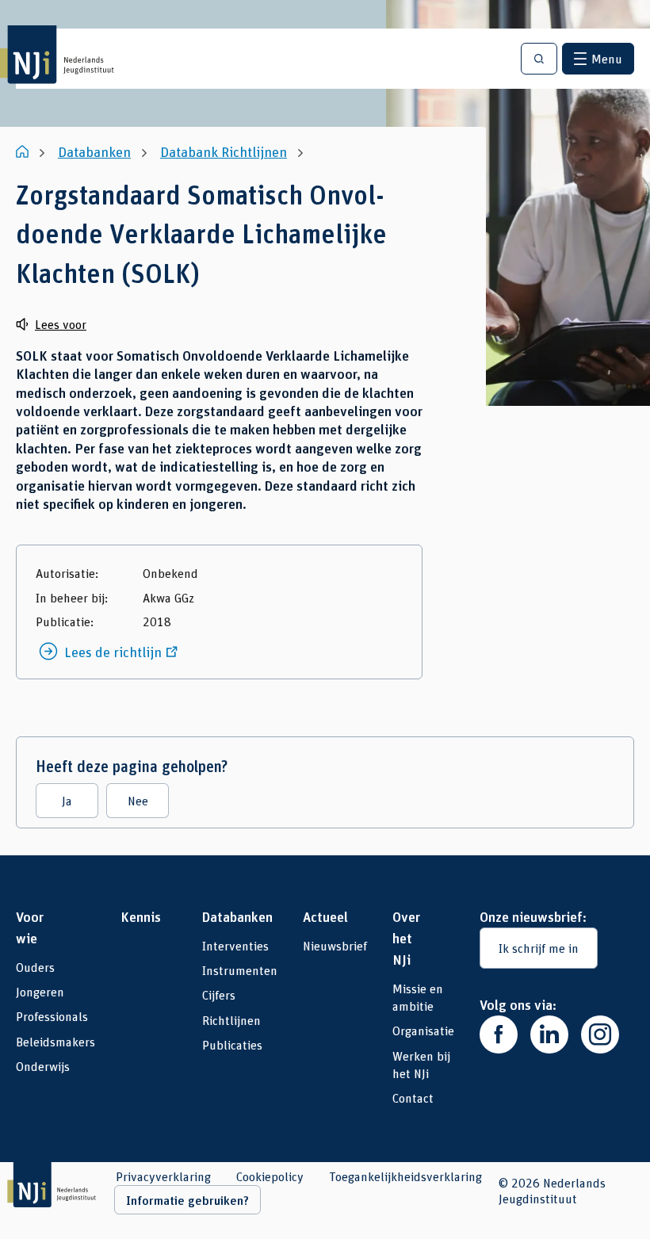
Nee (138, 800)
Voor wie (30, 927)
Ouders (35, 966)
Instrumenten (239, 970)
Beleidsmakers (55, 1041)
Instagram (600, 1034)
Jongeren (40, 991)
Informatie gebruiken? (187, 1200)
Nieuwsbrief (335, 945)
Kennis (140, 916)
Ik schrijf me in (539, 947)
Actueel (319, 916)
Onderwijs (43, 1065)
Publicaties (232, 1044)
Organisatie (423, 1030)
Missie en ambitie (417, 997)
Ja (67, 800)
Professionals (52, 1016)
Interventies (235, 945)
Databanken (224, 916)
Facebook (499, 1034)
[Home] (24, 151)
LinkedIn (549, 1034)
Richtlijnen (231, 1019)
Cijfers (218, 994)
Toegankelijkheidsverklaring (405, 1176)
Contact (413, 1097)
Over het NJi (406, 938)
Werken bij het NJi (421, 1064)
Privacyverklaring (163, 1176)
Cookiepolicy (270, 1176)
